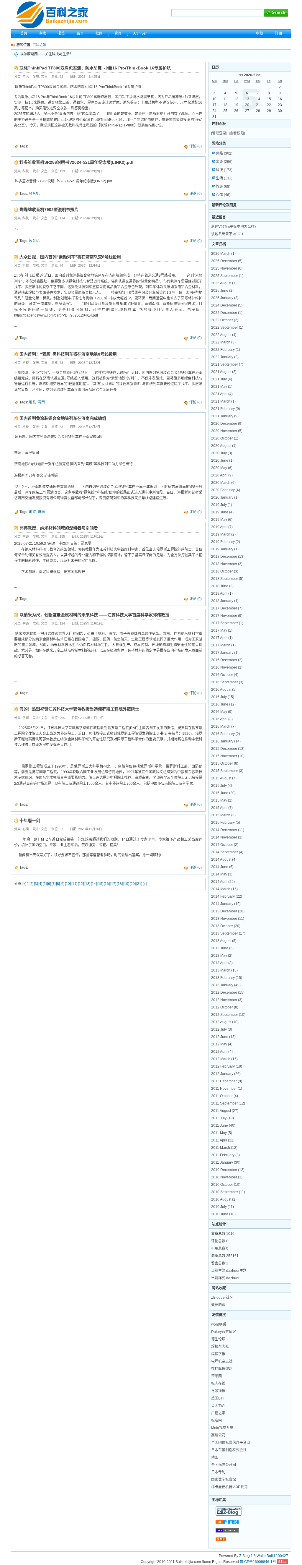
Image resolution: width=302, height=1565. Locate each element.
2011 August (224, 1111)
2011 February (225, 1155)
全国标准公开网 (223, 1465)
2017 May (221, 630)
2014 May (221, 874)
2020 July (221, 453)
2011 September (228, 1103)
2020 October (224, 438)
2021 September (227, 364)
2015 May (221, 800)
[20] (133, 884)
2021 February (225, 409)
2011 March (224, 1148)
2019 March (223, 534)
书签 (61, 33)
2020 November (226, 431)
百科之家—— (43, 45)
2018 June (222, 586)
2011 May (221, 1133)
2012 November (226, 1000)
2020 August (224, 446)
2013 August (224, 941)
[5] (45, 884)
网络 (224, 153)
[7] (53, 884)
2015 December (227, 749)
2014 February (226, 896)
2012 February (226, 1066)
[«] (24, 884)
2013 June (222, 948)
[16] (107, 884)
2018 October (224, 571)
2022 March (223, 342)
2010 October (225, 1185)
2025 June (222, 290)
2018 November (226, 564)
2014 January (226, 904)
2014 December (227, 830)
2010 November (226, 1177)
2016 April (222, 719)
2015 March (223, 815)
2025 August (224, 283)
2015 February (225, 822)
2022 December (226, 313)
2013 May (221, 955)
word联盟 (218, 1324)
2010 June (223, 1214)
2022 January (225, 357)
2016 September (227, 682)
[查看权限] (237, 133)
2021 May (221, 387)
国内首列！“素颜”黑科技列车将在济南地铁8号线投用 (68, 354)
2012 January (226, 1074)
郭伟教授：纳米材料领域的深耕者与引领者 (58, 528)
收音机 (34, 194)
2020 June (222, 460)
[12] (81, 884)
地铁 (32, 402)
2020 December (226, 423)
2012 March (224, 1059)
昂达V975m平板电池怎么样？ (234, 227)
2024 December (226, 305)
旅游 (223, 186)
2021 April (222, 394)
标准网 (216, 1420)
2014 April (223, 882)
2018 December (227, 556)
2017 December (226, 608)
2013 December (227, 911)
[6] (49, 884)
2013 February (226, 978)
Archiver (140, 33)
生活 (224, 178)
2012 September (228, 1015)
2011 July (222, 1118)
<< (241, 75)
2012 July (221, 1029)
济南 (41, 402)
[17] (113, 884)
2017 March (223, 645)
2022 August (224, 335)
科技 (224, 170)
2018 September (227, 579)
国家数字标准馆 (223, 1480)
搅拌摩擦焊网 (221, 1369)
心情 (223, 195)
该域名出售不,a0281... (228, 234)
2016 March (223, 726)
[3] (36, 884)
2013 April (222, 963)
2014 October (224, 845)
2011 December (226, 1081)
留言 (80, 33)
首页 (23, 33)
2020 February (225, 490)
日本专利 (218, 1472)
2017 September (227, 623)
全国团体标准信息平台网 (230, 1443)
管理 (118, 33)
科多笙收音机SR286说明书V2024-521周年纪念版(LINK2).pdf (76, 162)
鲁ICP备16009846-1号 (258, 1562)
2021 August (224, 372)
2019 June (222, 512)
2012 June (223, 1037)
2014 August (224, 859)
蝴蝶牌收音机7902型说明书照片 (48, 209)
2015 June (223, 793)
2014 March (224, 889)
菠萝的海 (218, 1305)
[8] (58, 884)
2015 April (222, 808)
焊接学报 (218, 1354)
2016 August (224, 689)
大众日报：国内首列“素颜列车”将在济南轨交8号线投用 (70, 256)
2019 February (225, 542)
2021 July (221, 379)
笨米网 (216, 1376)
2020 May (221, 468)
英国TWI (217, 1406)
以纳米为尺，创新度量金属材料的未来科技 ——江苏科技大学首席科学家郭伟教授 (94, 614)
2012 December (227, 992)
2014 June (222, 867)
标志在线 (218, 1383)
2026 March (223, 254)
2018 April (222, 593)
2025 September (227, 276)
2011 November (226, 1088)
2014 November (226, 837)
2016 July (222, 697)
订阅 (278, 33)
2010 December (227, 1170)
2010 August (224, 1199)
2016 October (224, 675)
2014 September (227, 852)
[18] (120, 884)
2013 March (224, 970)
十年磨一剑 (29, 820)
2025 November (226, 268)
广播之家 (218, 1413)
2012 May (221, 1044)
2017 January (225, 653)
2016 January (226, 741)
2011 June (223, 1125)
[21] (139, 884)
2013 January (226, 985)
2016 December (226, 660)
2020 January (225, 497)
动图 (214, 1457)
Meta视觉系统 (222, 1428)
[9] (62, 884)
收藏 (259, 33)
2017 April (222, 638)
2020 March (223, 483)
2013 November (227, 919)
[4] (40, 884)
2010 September (228, 1192)
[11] (74, 884)
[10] (68, 884)
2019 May (221, 520)
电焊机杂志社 (221, 1361)
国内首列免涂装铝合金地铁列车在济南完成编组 (62, 418)
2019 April (222, 527)
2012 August (225, 1022)
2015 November (227, 756)
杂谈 (224, 162)
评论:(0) (195, 146)
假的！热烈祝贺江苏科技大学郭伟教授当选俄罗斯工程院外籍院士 (79, 709)
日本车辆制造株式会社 (229, 1450)
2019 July (221, 505)
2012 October (224, 1007)
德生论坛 (218, 1339)
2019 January (225, 549)
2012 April (222, 1052)
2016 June (223, 704)
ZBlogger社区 (222, 1297)
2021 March (223, 401)
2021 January (225, 416)
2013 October (225, 926)
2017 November (226, 616)
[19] (126, 884)
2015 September (227, 771)
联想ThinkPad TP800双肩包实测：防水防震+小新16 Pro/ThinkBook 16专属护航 (95, 68)
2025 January (225, 298)
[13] (87, 884)
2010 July (222, 1207)
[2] (31, 884)
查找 (42, 33)
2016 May (221, 712)
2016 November (226, 667)
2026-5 (249, 75)
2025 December (226, 261)
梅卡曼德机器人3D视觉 (229, 1487)
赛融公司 (218, 1435)
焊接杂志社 (220, 1347)
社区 (99, 33)
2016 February (225, 734)
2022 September (227, 327)
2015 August (224, 778)
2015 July (221, 786)
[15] (100, 884)
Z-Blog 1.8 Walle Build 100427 (263, 1556)
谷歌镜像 (218, 1391)
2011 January (225, 1162)
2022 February (225, 350)
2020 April (222, 475)
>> (258, 75)
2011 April (222, 1140)
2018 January (225, 601)
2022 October (224, 320)
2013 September (228, 933)
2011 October (224, 1096)
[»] (145, 884)
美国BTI (217, 1398)
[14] (94, 884)
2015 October (224, 763)
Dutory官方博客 (223, 1332)
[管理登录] (219, 133)
